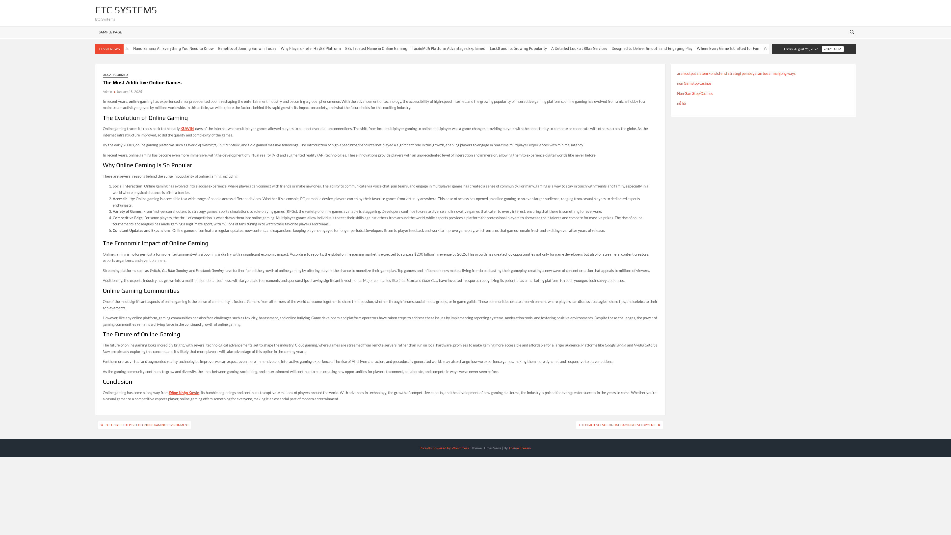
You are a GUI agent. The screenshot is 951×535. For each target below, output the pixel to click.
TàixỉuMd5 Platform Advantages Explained (421, 48)
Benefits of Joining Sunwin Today (219, 48)
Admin (107, 92)
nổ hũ (681, 103)
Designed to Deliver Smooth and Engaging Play (624, 48)
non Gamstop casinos (694, 83)
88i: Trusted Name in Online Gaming (348, 48)
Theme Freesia (519, 448)
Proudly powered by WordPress (444, 448)
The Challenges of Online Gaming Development (617, 425)
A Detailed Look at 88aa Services (551, 48)
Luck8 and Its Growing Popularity (490, 48)
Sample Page (110, 32)
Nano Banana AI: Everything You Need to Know (146, 48)
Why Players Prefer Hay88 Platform (283, 48)
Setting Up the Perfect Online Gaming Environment (147, 425)
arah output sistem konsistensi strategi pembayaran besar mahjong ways (736, 73)
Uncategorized (115, 75)
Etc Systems (126, 10)
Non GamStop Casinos (695, 93)
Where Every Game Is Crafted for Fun (700, 48)
